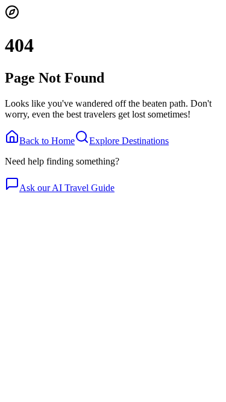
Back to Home (47, 141)
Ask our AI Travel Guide (67, 188)
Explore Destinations (129, 141)
